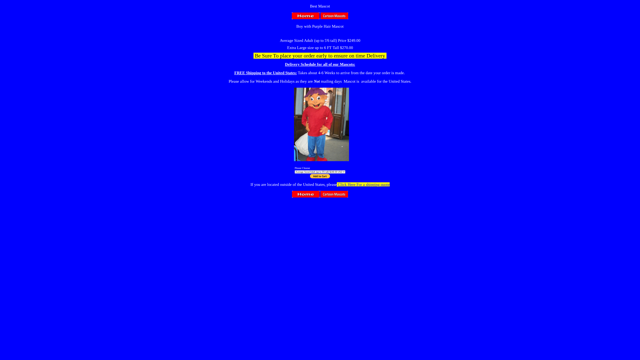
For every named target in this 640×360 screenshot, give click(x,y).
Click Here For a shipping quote (364, 184)
